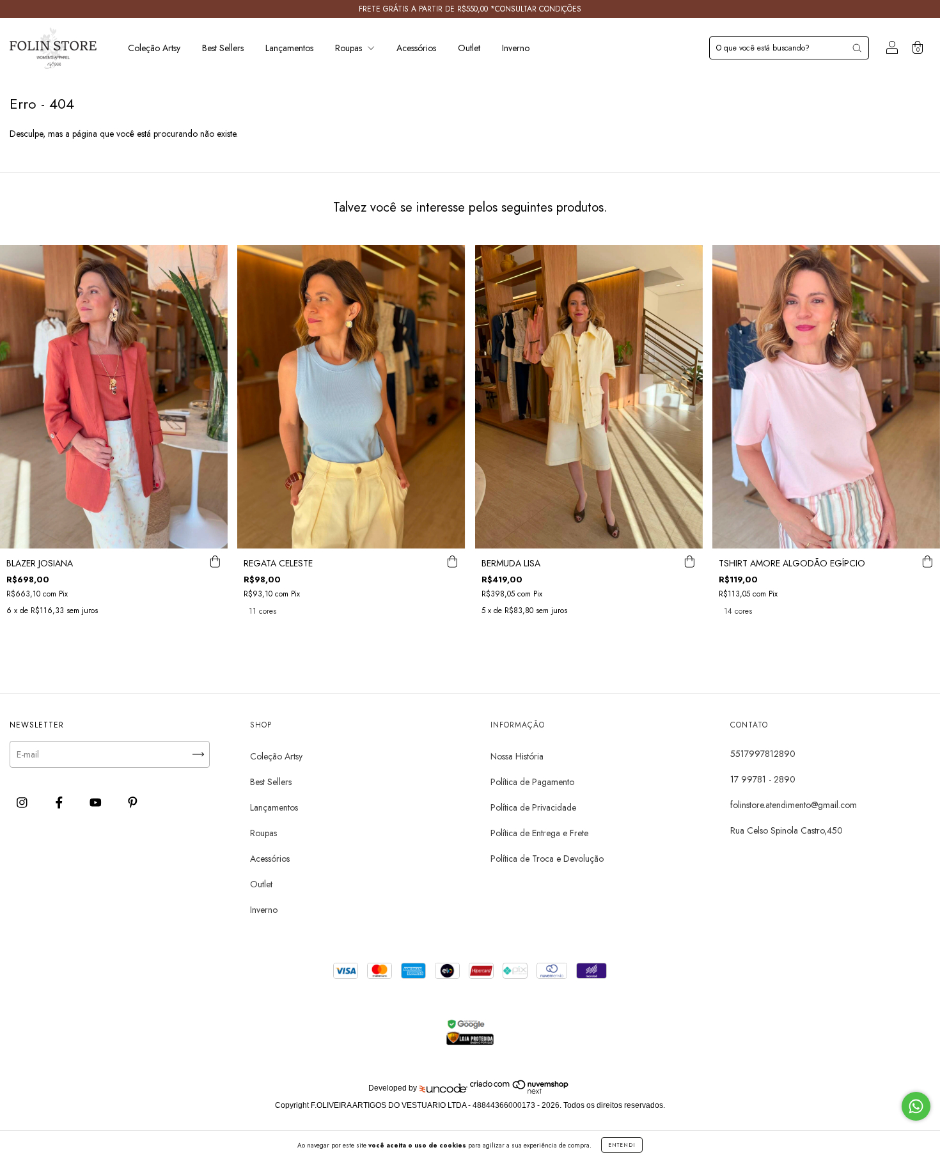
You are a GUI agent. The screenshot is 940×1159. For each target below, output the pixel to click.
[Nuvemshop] (519, 1091)
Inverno (515, 48)
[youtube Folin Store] (97, 802)
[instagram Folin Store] (23, 802)
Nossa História (517, 756)
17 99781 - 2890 (762, 779)
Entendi (622, 1145)
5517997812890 (762, 753)
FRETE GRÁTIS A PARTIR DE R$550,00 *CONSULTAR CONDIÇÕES (470, 9)
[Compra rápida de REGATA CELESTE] (453, 561)
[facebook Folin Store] (60, 802)
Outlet (469, 48)
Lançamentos (289, 48)
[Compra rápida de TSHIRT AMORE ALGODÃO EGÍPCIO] (927, 561)
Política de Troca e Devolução (547, 858)
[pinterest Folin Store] (132, 802)
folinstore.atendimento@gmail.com (793, 804)
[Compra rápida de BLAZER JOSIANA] (215, 561)
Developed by (392, 1088)
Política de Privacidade (533, 807)
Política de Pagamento (532, 781)
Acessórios (416, 48)
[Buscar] (857, 48)
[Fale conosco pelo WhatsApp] (916, 1106)
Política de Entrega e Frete (539, 833)
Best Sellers (223, 48)
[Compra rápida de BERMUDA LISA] (690, 561)
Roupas (349, 48)
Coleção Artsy (154, 48)
